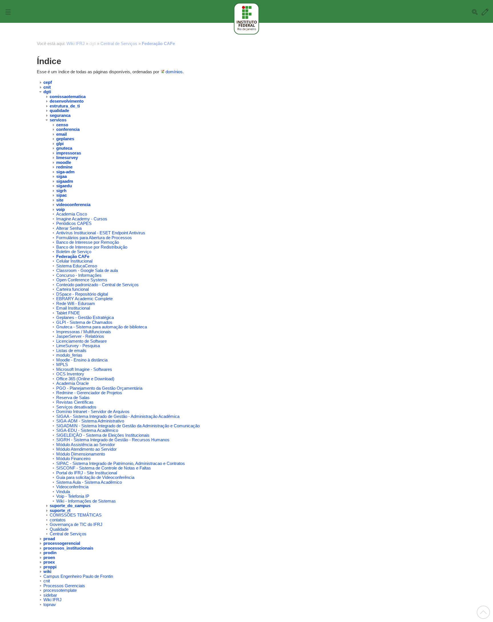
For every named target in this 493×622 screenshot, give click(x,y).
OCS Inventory (70, 373)
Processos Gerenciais (64, 585)
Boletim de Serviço (73, 251)
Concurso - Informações (79, 275)
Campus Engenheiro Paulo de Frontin (78, 576)
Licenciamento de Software (81, 341)
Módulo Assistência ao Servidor (85, 444)
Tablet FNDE (68, 312)
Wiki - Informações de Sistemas (86, 501)
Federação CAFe (158, 43)
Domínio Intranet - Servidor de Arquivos (93, 411)
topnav (49, 604)
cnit (46, 580)
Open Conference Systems (81, 279)
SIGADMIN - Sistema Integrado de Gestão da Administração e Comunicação (128, 425)
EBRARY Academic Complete (84, 298)
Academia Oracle (72, 383)
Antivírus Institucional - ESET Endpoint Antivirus (100, 232)
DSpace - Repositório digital (82, 294)
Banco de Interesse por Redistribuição (91, 247)
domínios (174, 71)
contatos (58, 519)
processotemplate (60, 590)
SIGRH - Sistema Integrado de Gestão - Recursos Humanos (112, 439)
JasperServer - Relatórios (80, 336)
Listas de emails (71, 350)
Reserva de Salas (73, 397)
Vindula (63, 491)
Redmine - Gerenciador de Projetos (89, 392)
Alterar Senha (69, 228)
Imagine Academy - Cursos (81, 218)
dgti (92, 43)
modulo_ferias (69, 355)
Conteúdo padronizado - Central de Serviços (97, 284)
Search (474, 12)
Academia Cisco (71, 214)
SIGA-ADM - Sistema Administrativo (90, 420)
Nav (8, 12)
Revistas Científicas (75, 402)
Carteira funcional (72, 289)
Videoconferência (72, 486)
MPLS (62, 364)
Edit (485, 12)
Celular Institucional (74, 261)
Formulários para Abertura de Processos (94, 237)
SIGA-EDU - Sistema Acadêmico (87, 430)
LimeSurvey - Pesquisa (78, 345)
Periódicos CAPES (74, 223)
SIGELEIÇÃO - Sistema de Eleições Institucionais (102, 435)
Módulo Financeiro (73, 458)
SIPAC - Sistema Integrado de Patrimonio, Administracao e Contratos (120, 463)
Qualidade (59, 529)
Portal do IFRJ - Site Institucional (86, 472)
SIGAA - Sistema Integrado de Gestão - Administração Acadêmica (117, 416)
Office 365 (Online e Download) (85, 378)
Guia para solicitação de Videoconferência (95, 477)
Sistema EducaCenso (76, 265)
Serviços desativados (76, 406)
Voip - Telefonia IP (72, 496)
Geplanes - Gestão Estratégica (85, 317)
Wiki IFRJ (75, 43)
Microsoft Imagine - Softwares (84, 369)
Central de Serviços (118, 43)
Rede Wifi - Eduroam (75, 303)
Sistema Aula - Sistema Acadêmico (89, 482)
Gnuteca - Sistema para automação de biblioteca (101, 326)
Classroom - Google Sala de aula (87, 270)
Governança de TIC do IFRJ (76, 524)
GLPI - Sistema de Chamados (84, 322)
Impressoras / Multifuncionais (83, 331)
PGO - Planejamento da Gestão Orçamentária (99, 388)
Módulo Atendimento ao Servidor (86, 449)
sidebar (50, 595)
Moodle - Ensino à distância (82, 359)
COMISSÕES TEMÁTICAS (76, 515)
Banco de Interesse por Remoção (87, 242)
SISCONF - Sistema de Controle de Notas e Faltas (103, 468)
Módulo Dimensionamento (80, 454)
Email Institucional (73, 308)
